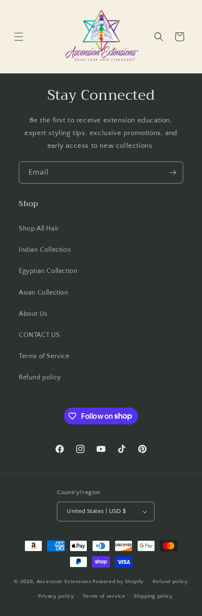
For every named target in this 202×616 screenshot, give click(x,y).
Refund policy (40, 377)
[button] (18, 36)
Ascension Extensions (64, 581)
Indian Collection (45, 250)
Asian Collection (44, 292)
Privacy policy (56, 596)
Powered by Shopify (118, 581)
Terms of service (104, 596)
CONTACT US (39, 335)
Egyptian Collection (48, 271)
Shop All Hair (39, 228)
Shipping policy (153, 596)
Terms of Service (44, 356)
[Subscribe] (172, 172)
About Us (33, 314)
